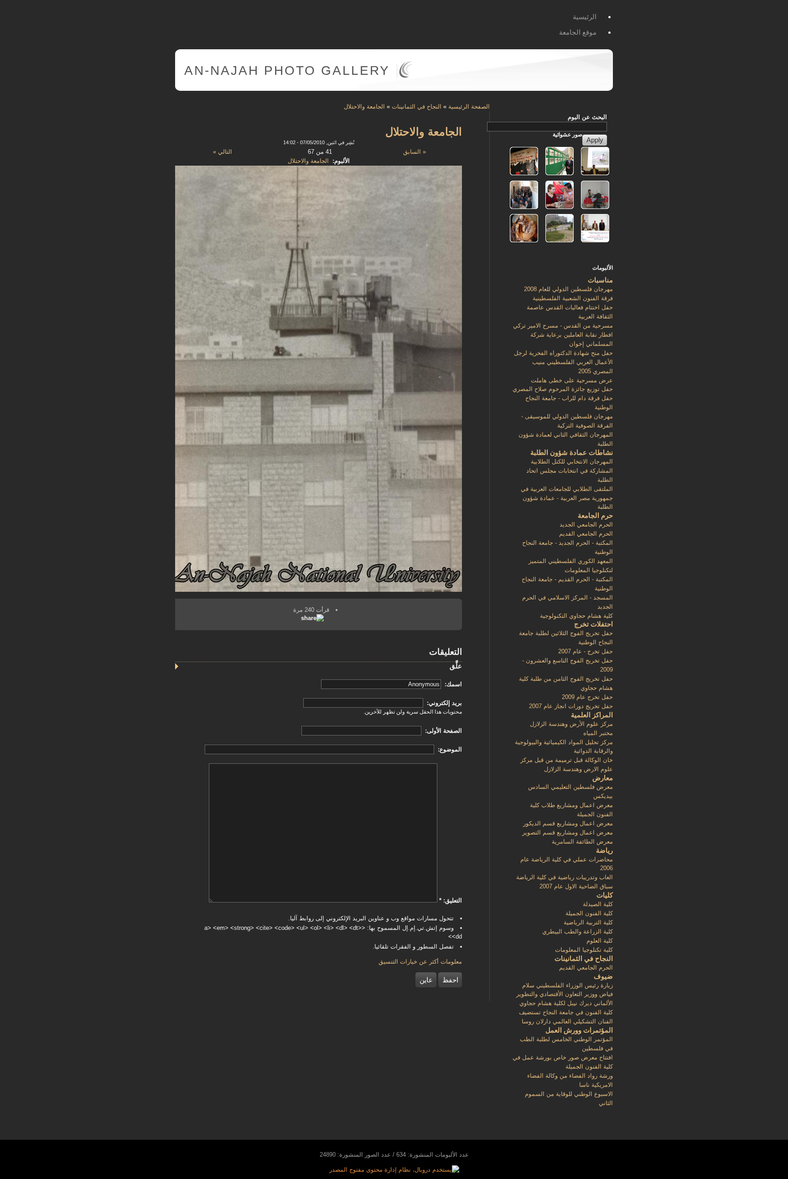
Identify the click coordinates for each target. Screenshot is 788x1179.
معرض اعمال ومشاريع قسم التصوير (567, 832)
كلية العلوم (599, 940)
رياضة (604, 850)
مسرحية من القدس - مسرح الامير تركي (563, 325)
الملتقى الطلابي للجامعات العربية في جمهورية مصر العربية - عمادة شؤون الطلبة (567, 498)
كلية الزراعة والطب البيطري (577, 931)
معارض (602, 778)
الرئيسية (584, 17)
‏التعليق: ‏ (450, 900)
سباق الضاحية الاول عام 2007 (576, 886)
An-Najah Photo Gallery (287, 70)
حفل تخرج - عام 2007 (585, 651)
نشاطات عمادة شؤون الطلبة (571, 452)
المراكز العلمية (592, 715)
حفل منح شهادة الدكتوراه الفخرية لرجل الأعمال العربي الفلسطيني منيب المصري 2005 (563, 362)
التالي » (222, 151)
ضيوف (603, 976)
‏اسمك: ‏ (452, 684)
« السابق (414, 151)
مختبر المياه (598, 733)
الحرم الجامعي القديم (586, 533)
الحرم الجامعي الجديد (586, 524)
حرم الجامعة (595, 515)
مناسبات (600, 280)
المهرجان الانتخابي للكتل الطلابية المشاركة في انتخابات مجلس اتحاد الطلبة (569, 470)
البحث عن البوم (587, 117)
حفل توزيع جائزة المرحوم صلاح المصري (563, 389)
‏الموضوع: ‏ (449, 749)
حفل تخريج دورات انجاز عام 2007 (571, 706)
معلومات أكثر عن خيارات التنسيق (420, 961)
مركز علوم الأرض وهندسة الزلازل (571, 723)
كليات (604, 895)
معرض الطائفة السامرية (582, 841)
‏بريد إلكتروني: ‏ (443, 702)
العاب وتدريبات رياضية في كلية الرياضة (564, 877)
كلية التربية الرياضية (588, 922)
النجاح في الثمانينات (416, 106)
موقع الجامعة (577, 32)
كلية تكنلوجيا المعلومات (584, 949)
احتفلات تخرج (593, 624)
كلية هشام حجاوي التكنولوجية (576, 615)
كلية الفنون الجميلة (589, 913)
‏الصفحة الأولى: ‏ (442, 730)
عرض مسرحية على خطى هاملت (572, 380)
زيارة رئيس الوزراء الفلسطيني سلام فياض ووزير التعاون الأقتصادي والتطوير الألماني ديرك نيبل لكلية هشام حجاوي (564, 994)
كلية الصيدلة (598, 904)
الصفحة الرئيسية (469, 106)
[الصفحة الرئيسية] (405, 76)
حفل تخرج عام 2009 (587, 697)
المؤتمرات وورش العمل (579, 1030)
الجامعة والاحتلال (364, 106)
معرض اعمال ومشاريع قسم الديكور (568, 823)
